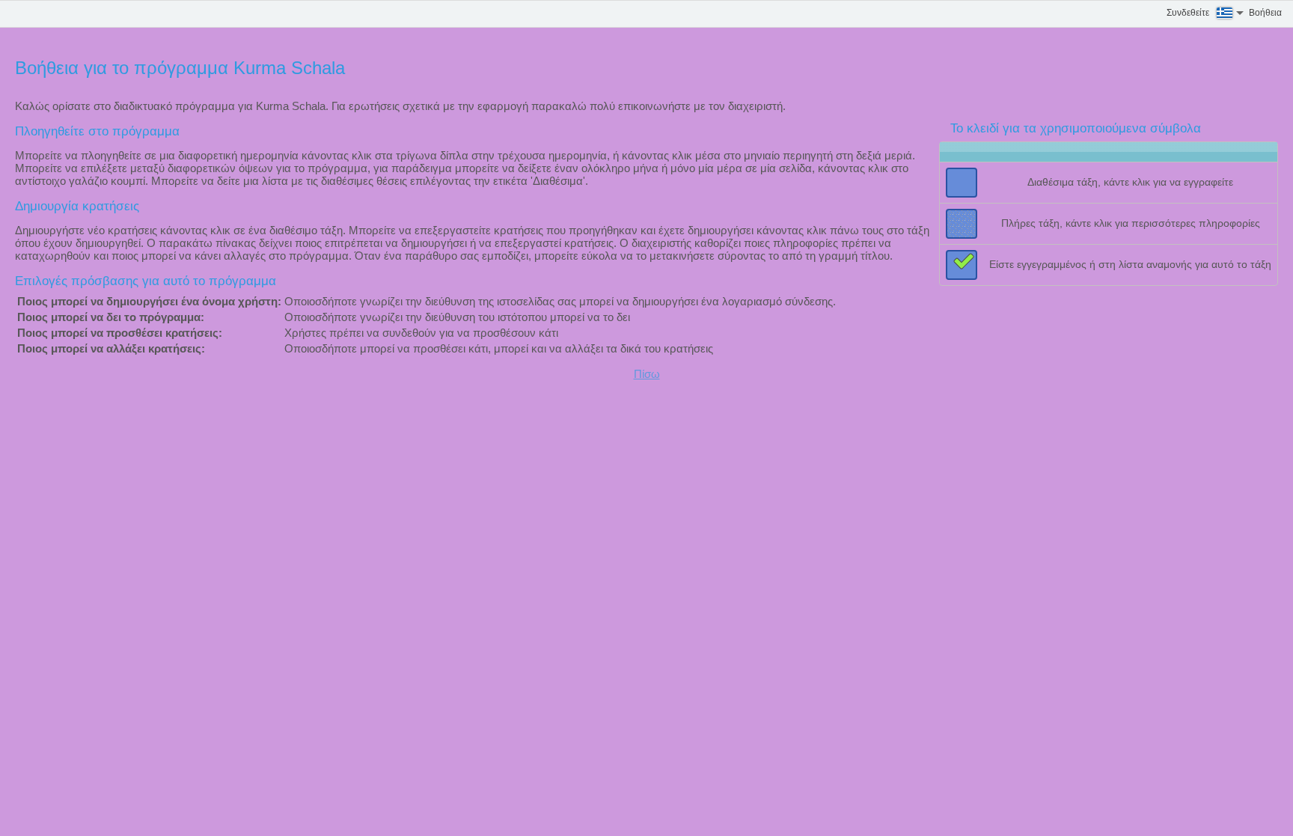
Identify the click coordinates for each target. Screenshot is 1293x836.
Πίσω (647, 373)
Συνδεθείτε (1188, 12)
